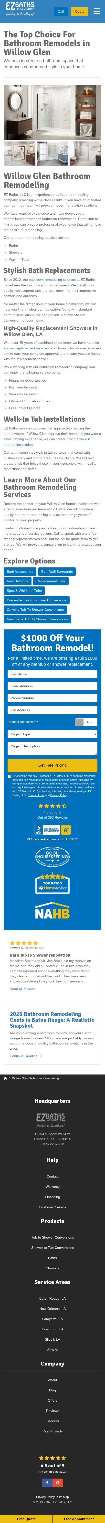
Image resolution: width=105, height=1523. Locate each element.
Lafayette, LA (52, 1319)
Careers (52, 1421)
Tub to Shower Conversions (52, 1237)
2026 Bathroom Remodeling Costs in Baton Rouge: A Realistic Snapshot (52, 1019)
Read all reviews (22, 989)
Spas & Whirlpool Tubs (24, 591)
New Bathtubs (17, 581)
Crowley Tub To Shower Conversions (35, 610)
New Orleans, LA (53, 1309)
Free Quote (26, 1519)
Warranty (53, 1187)
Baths (52, 1258)
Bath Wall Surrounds (57, 572)
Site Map (63, 1497)
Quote (79, 11)
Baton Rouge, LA (52, 1298)
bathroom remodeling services (52, 280)
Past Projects (52, 1431)
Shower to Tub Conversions (52, 1248)
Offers (52, 1400)
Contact (53, 1176)
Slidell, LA (52, 1339)
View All (52, 1350)
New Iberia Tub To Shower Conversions (37, 619)
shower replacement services (26, 348)
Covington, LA (52, 1329)
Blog (52, 1390)
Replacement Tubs (50, 581)
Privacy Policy (58, 795)
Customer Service (52, 1207)
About (52, 1380)
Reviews (52, 1411)
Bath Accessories (20, 572)
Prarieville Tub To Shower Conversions (36, 600)
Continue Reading (24, 1056)
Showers (52, 1268)
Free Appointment (79, 1519)
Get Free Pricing (52, 765)
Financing (52, 1197)
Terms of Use (36, 795)
